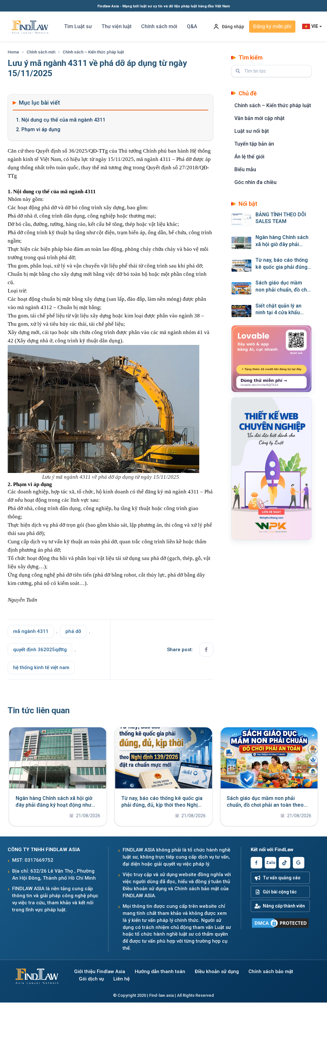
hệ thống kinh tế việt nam (41, 667)
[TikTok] (284, 862)
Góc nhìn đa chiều (255, 182)
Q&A (192, 26)
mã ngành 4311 (31, 631)
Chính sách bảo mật (270, 971)
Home (13, 52)
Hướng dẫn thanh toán (160, 971)
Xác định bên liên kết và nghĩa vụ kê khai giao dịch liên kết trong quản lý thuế (71, 805)
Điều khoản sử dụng (217, 971)
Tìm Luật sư (78, 26)
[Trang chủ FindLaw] (36, 975)
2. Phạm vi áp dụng (38, 129)
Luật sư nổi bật (251, 131)
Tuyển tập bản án (254, 144)
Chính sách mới (159, 26)
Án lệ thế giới (249, 157)
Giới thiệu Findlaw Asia (99, 971)
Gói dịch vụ (91, 979)
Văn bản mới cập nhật (259, 118)
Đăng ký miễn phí (272, 26)
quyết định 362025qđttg (40, 649)
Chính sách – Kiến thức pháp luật (93, 52)
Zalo (270, 862)
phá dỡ (73, 631)
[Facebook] (256, 862)
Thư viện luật (117, 26)
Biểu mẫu (245, 169)
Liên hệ (121, 979)
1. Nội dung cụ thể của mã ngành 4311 (60, 120)
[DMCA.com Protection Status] (280, 923)
